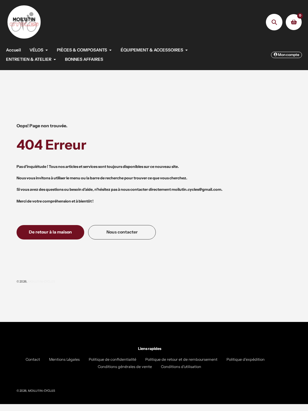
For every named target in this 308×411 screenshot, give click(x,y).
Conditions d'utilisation (181, 366)
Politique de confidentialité (112, 359)
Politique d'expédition (245, 359)
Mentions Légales (64, 359)
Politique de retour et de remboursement (181, 359)
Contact (33, 359)
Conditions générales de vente (125, 366)
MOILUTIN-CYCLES (41, 281)
